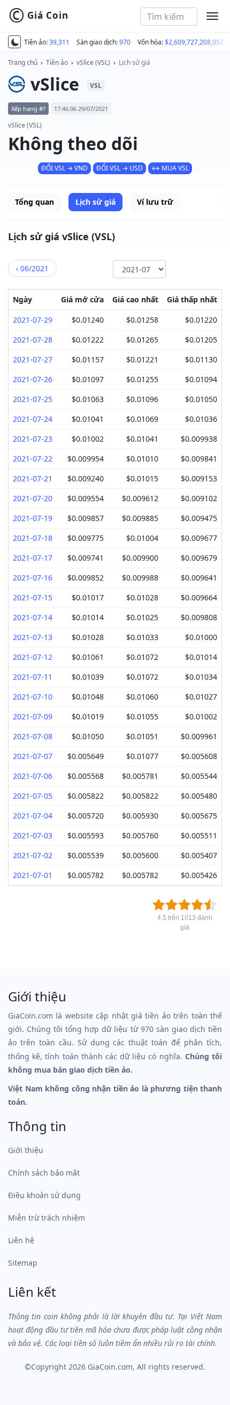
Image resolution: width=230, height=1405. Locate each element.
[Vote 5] (210, 904)
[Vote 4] (197, 904)
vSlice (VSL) (93, 62)
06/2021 (32, 268)
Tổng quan (34, 202)
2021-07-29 (32, 320)
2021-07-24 (32, 419)
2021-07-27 (32, 359)
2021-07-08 (32, 736)
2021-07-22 (32, 459)
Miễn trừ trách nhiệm (46, 1218)
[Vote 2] (171, 904)
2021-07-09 (32, 716)
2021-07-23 (32, 439)
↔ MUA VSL (170, 168)
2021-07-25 (32, 399)
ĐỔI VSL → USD (119, 168)
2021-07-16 (32, 578)
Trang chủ (22, 62)
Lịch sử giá (134, 62)
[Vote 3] (184, 904)
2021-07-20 (32, 498)
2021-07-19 (32, 518)
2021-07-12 (32, 657)
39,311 (59, 42)
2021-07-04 (32, 816)
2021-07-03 (32, 835)
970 (125, 42)
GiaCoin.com (110, 1367)
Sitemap (22, 1263)
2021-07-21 (32, 478)
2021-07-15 (32, 597)
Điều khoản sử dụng (44, 1195)
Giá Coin (38, 15)
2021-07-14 (32, 617)
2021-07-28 (32, 339)
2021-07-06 (32, 776)
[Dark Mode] (14, 41)
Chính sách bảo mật (44, 1173)
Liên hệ (21, 1240)
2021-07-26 (32, 379)
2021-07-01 (32, 875)
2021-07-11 (32, 677)
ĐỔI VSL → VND (64, 168)
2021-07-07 (32, 756)
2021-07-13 (32, 637)
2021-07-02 (32, 855)
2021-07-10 (32, 697)
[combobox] (168, 17)
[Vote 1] (158, 904)
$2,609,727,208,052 (194, 42)
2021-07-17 (32, 558)
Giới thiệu (25, 1150)
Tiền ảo (57, 62)
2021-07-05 (32, 796)
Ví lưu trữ (155, 202)
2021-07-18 (32, 538)
